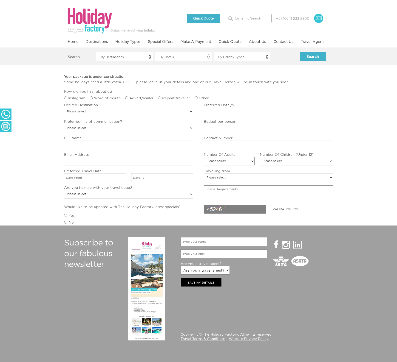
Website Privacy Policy (249, 338)
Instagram (76, 98)
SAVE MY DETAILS (201, 282)
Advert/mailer (141, 98)
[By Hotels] (183, 56)
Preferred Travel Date (83, 171)
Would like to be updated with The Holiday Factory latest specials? (122, 207)
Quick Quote (203, 18)
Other (204, 98)
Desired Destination (81, 105)
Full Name (73, 138)
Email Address (76, 154)
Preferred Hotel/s (219, 105)
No (71, 222)
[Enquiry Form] (5, 126)
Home (73, 41)
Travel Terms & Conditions (203, 338)
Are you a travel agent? (201, 263)
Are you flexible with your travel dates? (98, 187)
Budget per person (220, 121)
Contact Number (218, 138)
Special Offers (160, 41)
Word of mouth (107, 98)
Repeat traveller (176, 98)
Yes (71, 215)
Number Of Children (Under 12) (287, 154)
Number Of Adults (219, 154)
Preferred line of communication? (93, 121)
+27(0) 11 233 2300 (292, 18)
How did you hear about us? (88, 91)
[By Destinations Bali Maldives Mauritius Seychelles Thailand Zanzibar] (124, 56)
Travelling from (217, 171)
